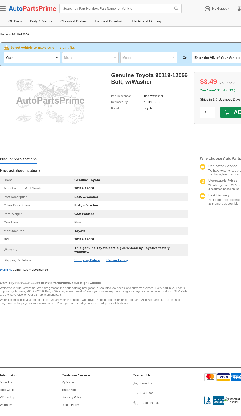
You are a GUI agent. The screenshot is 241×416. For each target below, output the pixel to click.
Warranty (6, 405)
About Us (6, 382)
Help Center (8, 389)
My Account (69, 382)
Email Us (146, 383)
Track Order (69, 389)
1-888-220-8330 (150, 403)
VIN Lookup (7, 397)
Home (4, 34)
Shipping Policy (87, 260)
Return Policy (117, 260)
